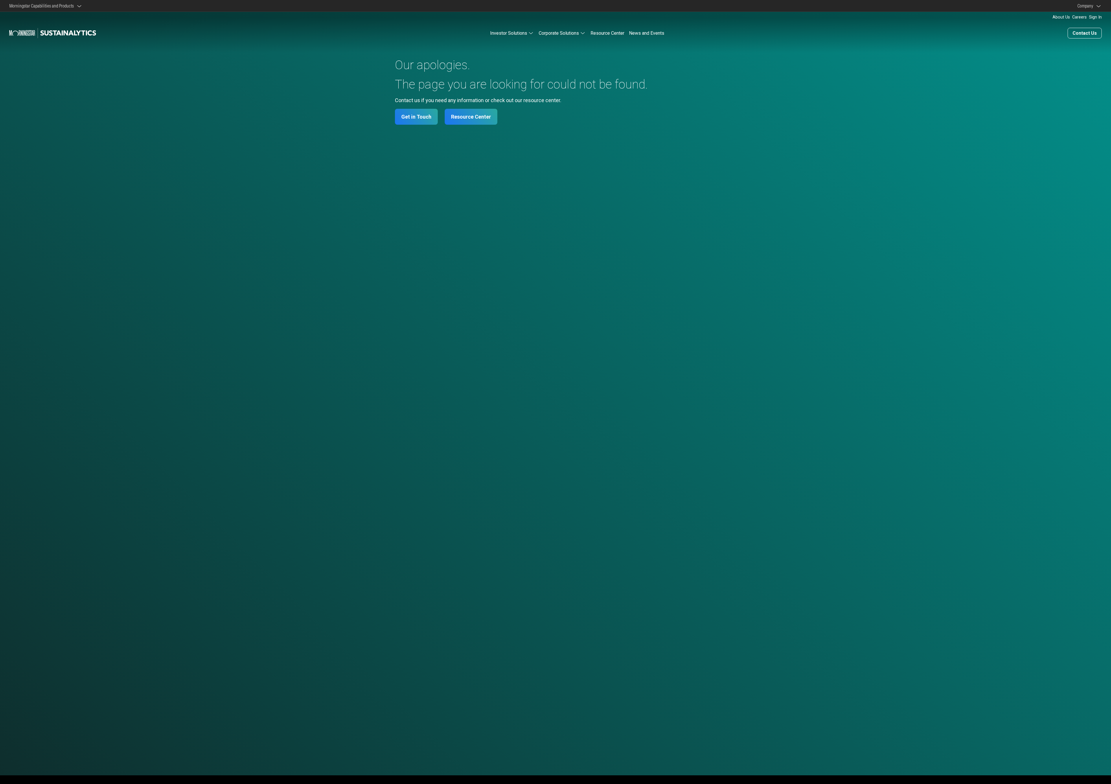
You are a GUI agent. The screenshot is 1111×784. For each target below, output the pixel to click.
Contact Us (1085, 33)
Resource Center (607, 33)
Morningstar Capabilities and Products (42, 6)
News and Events (646, 33)
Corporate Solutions (559, 33)
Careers (1079, 17)
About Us (1061, 17)
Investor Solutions (508, 33)
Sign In (1095, 17)
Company (1086, 6)
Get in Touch (416, 117)
